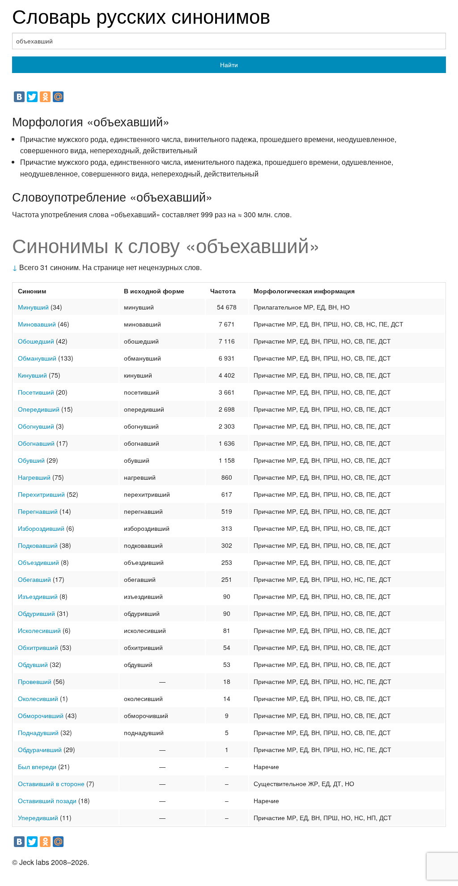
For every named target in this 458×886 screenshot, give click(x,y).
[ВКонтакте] (19, 96)
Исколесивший (39, 630)
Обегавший (34, 579)
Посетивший (36, 391)
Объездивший (38, 562)
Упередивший (38, 817)
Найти (229, 64)
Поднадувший (38, 732)
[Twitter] (32, 96)
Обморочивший (41, 715)
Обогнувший (36, 425)
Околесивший (38, 698)
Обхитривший (38, 647)
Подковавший (38, 545)
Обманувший (37, 357)
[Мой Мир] (58, 96)
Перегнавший (38, 511)
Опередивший (38, 408)
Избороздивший (41, 528)
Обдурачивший (40, 749)
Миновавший (37, 323)
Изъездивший (38, 596)
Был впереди (37, 766)
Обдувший (33, 664)
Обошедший (36, 340)
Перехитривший (41, 494)
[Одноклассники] (45, 96)
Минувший (33, 306)
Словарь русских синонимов (141, 15)
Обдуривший (36, 613)
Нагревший (34, 477)
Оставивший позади (47, 800)
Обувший (31, 460)
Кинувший (32, 374)
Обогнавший (36, 443)
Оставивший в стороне (51, 783)
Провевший (34, 681)
